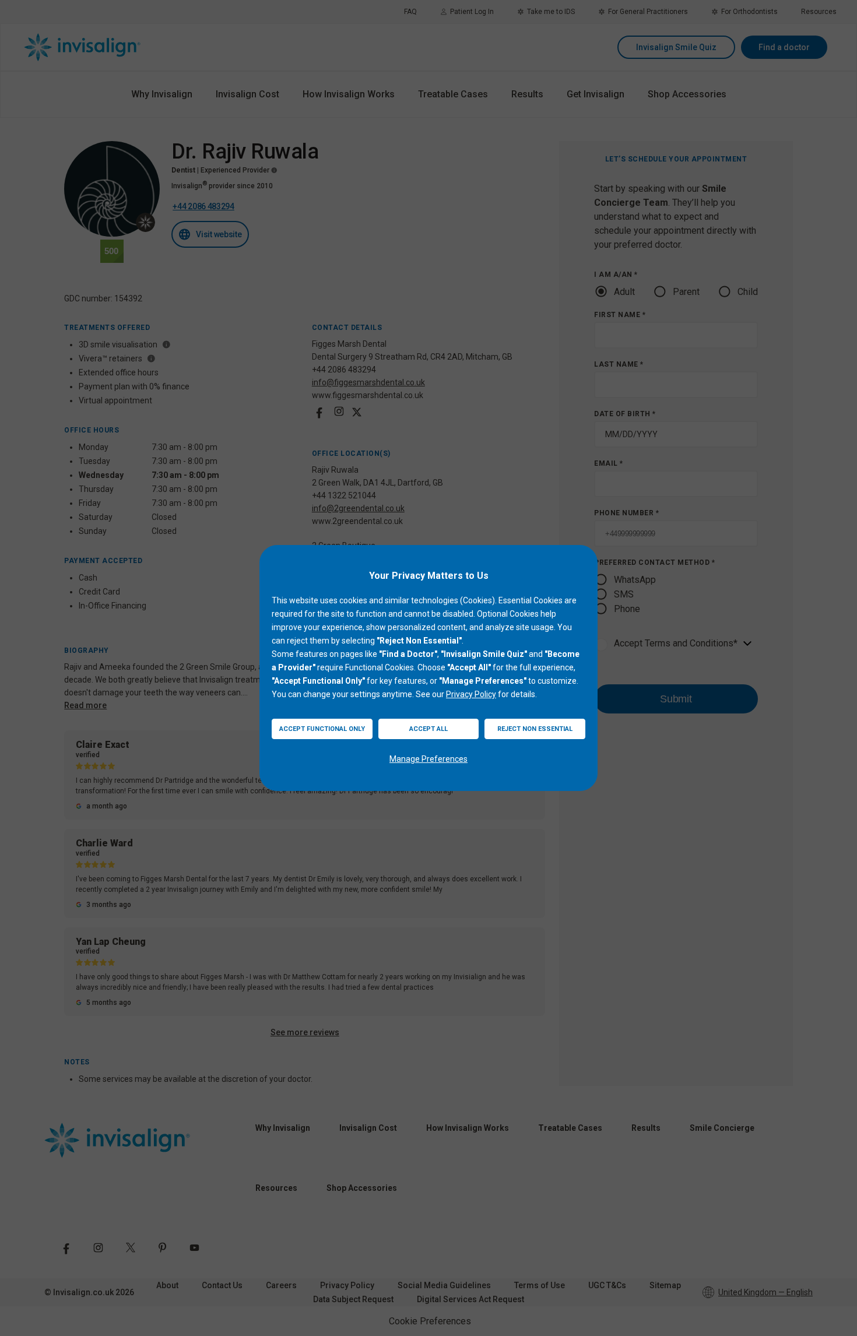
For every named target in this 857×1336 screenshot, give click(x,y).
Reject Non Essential (534, 729)
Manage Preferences (428, 759)
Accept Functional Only (322, 729)
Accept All (428, 729)
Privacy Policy (471, 694)
